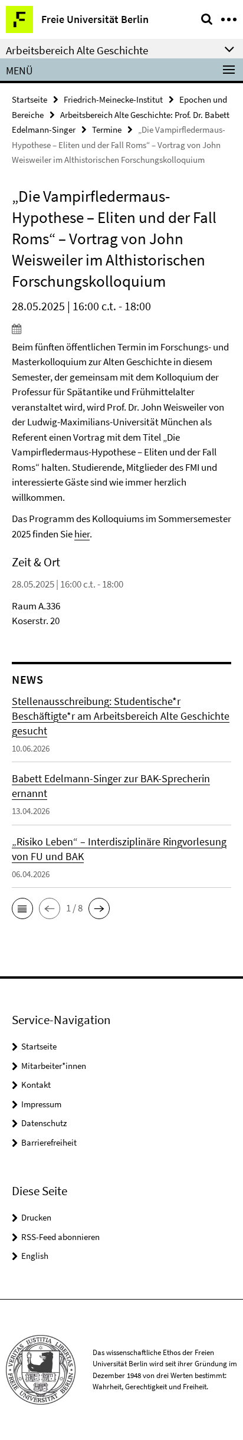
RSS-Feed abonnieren (60, 1236)
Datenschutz (44, 1123)
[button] (22, 908)
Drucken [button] (36, 1217)
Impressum (41, 1104)
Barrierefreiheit (49, 1142)
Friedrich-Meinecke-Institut (113, 99)
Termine (106, 129)
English (34, 1255)
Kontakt (36, 1084)
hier (82, 533)
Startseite (29, 99)
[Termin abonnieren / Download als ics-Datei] (121, 328)
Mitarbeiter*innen (53, 1065)
